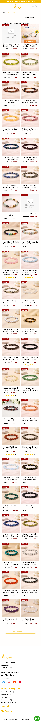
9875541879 (10, 663)
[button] (3, 17)
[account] (40, 6)
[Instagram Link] (9, 682)
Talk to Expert (9, 675)
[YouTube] (14, 682)
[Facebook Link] (3, 682)
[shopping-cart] (36, 6)
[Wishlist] (33, 6)
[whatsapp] (37, 718)
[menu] (4, 6)
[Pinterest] (20, 682)
